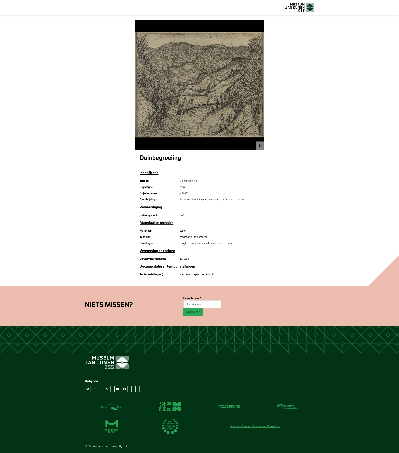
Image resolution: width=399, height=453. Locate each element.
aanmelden (193, 312)
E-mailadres (192, 298)
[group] (199, 85)
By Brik (123, 446)
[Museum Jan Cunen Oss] (299, 7)
